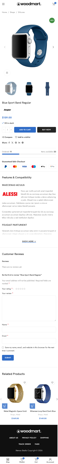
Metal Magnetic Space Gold (15, 411)
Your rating (7, 289)
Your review (7, 293)
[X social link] (12, 143)
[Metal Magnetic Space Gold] (15, 394)
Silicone (21, 12)
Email (5, 335)
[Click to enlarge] (7, 73)
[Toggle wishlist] (24, 382)
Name (5, 324)
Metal (18, 414)
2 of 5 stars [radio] (18, 289)
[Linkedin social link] (19, 143)
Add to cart (25, 129)
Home (4, 12)
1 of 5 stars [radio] (16, 289)
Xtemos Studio (21, 450)
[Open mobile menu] (3, 4)
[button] (4, 47)
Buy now (46, 129)
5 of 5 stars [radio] (24, 289)
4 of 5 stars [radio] (22, 289)
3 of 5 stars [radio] (20, 289)
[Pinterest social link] (16, 143)
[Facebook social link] (9, 143)
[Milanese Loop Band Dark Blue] (43, 394)
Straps (12, 12)
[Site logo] (29, 3)
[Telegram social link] (22, 143)
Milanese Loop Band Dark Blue (43, 411)
